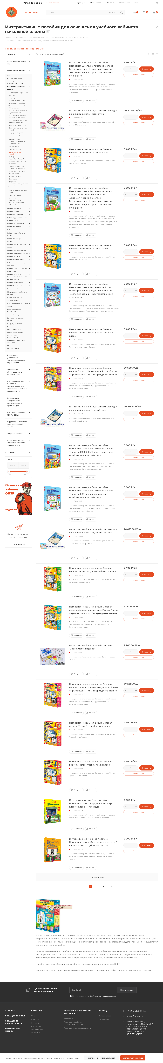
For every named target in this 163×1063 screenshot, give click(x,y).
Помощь (103, 1011)
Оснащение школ (15, 1016)
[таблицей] (157, 54)
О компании (36, 1016)
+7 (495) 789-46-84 (32, 3)
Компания (37, 1011)
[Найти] (121, 12)
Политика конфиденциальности (102, 1058)
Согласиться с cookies (133, 1058)
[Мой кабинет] (157, 3)
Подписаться (126, 990)
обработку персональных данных (102, 996)
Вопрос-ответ (105, 1016)
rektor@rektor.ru (134, 1016)
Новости (35, 1019)
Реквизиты (35, 1033)
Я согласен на (96, 996)
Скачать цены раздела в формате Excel (25, 49)
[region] (81, 1058)
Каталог (10, 1011)
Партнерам (104, 1019)
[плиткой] (149, 54)
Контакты (35, 1023)
